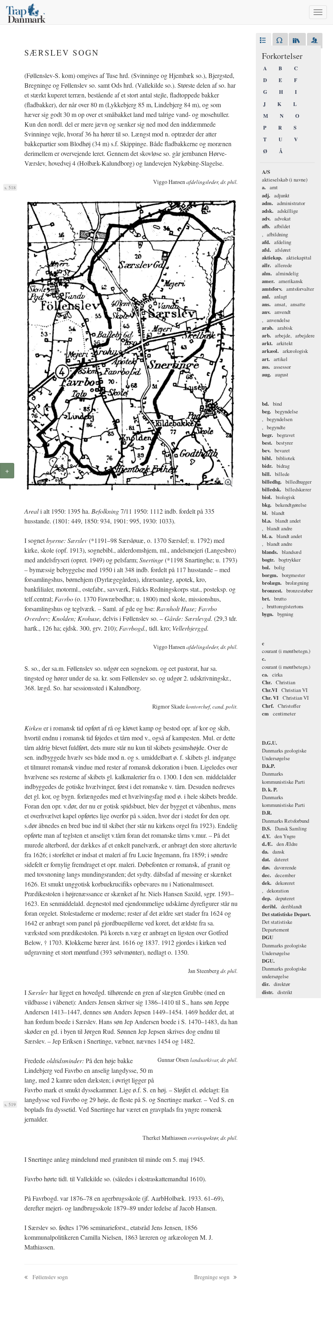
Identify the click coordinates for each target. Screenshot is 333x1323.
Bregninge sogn (212, 1277)
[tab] (263, 40)
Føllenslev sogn (49, 1277)
